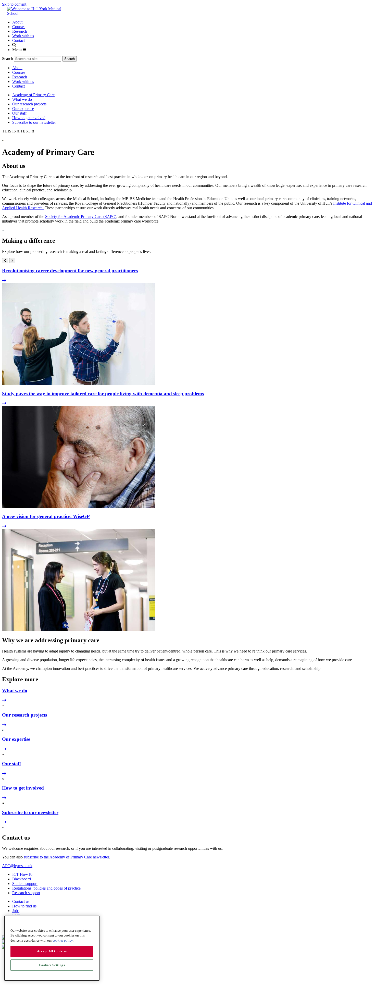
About (17, 22)
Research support (26, 893)
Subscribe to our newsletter (34, 122)
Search (7, 58)
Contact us (20, 901)
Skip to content (14, 4)
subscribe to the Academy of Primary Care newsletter (66, 857)
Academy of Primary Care (33, 95)
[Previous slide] (5, 260)
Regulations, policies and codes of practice (46, 888)
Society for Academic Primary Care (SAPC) (80, 216)
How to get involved (28, 118)
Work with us (23, 36)
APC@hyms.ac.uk (17, 866)
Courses (18, 26)
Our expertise (23, 108)
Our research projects (29, 104)
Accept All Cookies (52, 951)
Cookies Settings (52, 965)
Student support (25, 883)
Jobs (15, 910)
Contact (18, 40)
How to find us (24, 906)
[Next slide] (12, 260)
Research (19, 31)
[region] (52, 948)
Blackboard (21, 879)
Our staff (19, 113)
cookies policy (63, 940)
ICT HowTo (22, 874)
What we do (22, 99)
